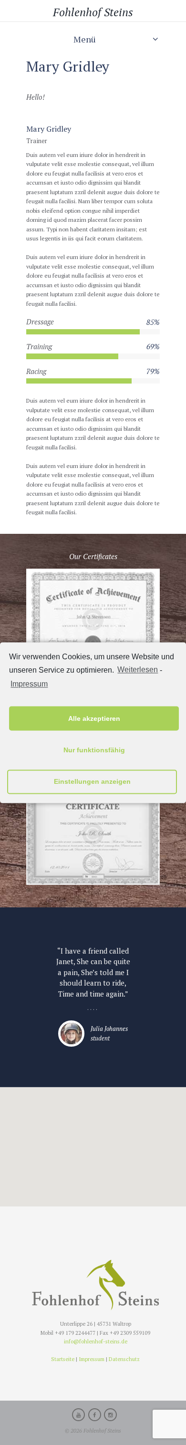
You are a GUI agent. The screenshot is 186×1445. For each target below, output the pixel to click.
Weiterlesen (137, 669)
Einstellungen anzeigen (92, 781)
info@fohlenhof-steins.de (95, 1341)
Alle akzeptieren (94, 718)
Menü (84, 39)
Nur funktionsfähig (94, 750)
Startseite (62, 1358)
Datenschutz (124, 1358)
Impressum (29, 684)
